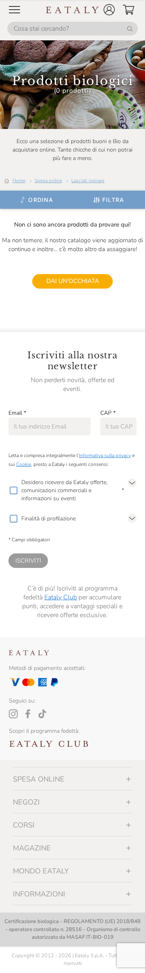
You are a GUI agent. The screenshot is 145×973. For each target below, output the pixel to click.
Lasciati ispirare (87, 180)
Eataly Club (60, 597)
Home (18, 180)
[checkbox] (13, 490)
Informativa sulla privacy (105, 455)
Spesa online (48, 180)
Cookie (23, 464)
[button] (109, 9)
